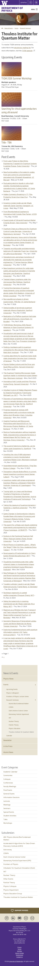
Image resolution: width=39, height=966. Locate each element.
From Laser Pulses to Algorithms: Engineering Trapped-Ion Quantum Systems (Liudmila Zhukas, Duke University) (20, 163)
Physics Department (10, 890)
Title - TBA (7, 142)
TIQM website (27, 51)
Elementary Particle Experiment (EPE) (17, 860)
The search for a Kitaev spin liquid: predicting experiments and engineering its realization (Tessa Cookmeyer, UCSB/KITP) (20, 527)
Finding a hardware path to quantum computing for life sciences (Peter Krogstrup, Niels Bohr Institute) (20, 349)
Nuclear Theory (14, 721)
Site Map (19, 951)
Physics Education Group (12, 893)
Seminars (6, 808)
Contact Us (19, 957)
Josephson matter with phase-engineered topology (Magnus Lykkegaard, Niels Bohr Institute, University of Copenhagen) (19, 482)
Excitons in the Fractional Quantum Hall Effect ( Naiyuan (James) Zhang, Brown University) (18, 538)
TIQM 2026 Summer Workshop (17, 78)
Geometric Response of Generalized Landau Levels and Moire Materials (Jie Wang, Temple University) (19, 623)
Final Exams (7, 790)
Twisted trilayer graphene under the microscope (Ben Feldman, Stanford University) (17, 282)
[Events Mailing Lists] (26, 918)
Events (16, 28)
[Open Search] (36, 2)
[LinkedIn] (13, 918)
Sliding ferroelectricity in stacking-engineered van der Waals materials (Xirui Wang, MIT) (19, 604)
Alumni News (8, 752)
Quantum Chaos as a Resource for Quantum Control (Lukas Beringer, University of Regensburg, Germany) (20, 231)
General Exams (8, 794)
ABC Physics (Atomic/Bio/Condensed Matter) (16, 838)
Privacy (20, 947)
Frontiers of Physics (10, 864)
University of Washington (16, 961)
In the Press (7, 746)
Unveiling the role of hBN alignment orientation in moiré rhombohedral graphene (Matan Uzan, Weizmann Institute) (20, 457)
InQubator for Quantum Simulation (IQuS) (19, 868)
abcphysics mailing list (22, 48)
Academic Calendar (10, 772)
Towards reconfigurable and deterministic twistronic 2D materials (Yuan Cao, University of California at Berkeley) (20, 251)
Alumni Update (19, 953)
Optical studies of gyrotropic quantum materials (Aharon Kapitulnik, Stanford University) (17, 310)
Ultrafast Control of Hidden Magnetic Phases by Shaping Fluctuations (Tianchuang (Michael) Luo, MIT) (20, 392)
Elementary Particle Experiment (19, 714)
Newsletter (7, 740)
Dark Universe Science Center (18, 711)
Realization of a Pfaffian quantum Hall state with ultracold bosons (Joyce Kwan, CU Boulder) (19, 319)
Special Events (8, 812)
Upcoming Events (12, 689)
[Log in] (31, 2)
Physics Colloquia (9, 886)
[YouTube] (20, 918)
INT (10, 718)
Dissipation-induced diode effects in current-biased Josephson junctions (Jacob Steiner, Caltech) (20, 474)
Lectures (6, 801)
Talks (5, 819)
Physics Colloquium (12, 693)
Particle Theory (13, 725)
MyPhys (24, 2)
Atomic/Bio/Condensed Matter (19, 703)
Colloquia (6, 779)
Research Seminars (25, 28)
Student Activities (9, 816)
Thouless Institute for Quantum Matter (21, 732)
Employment (19, 955)
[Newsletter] (32, 918)
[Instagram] (7, 918)
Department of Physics (12, 9)
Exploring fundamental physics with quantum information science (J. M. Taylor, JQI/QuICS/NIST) (20, 632)
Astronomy (7, 850)
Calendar (9, 736)
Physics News (8, 679)
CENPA (11, 707)
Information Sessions (11, 797)
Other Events (8, 879)
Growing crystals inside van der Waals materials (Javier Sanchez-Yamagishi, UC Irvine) (18, 205)
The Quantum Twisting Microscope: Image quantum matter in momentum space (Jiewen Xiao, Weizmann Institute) (20, 375)
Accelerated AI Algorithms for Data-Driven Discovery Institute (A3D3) (19, 844)
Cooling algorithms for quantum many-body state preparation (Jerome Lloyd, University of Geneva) (19, 358)
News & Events (8, 28)
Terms (19, 949)
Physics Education (14, 728)
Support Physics (21, 910)
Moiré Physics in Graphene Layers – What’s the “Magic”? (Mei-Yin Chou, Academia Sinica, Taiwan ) (20, 547)
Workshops (7, 823)
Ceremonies (7, 775)
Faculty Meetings (9, 786)
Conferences (8, 783)
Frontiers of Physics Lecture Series (17, 696)
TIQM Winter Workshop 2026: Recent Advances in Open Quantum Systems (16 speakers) (18, 327)
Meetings (6, 805)
